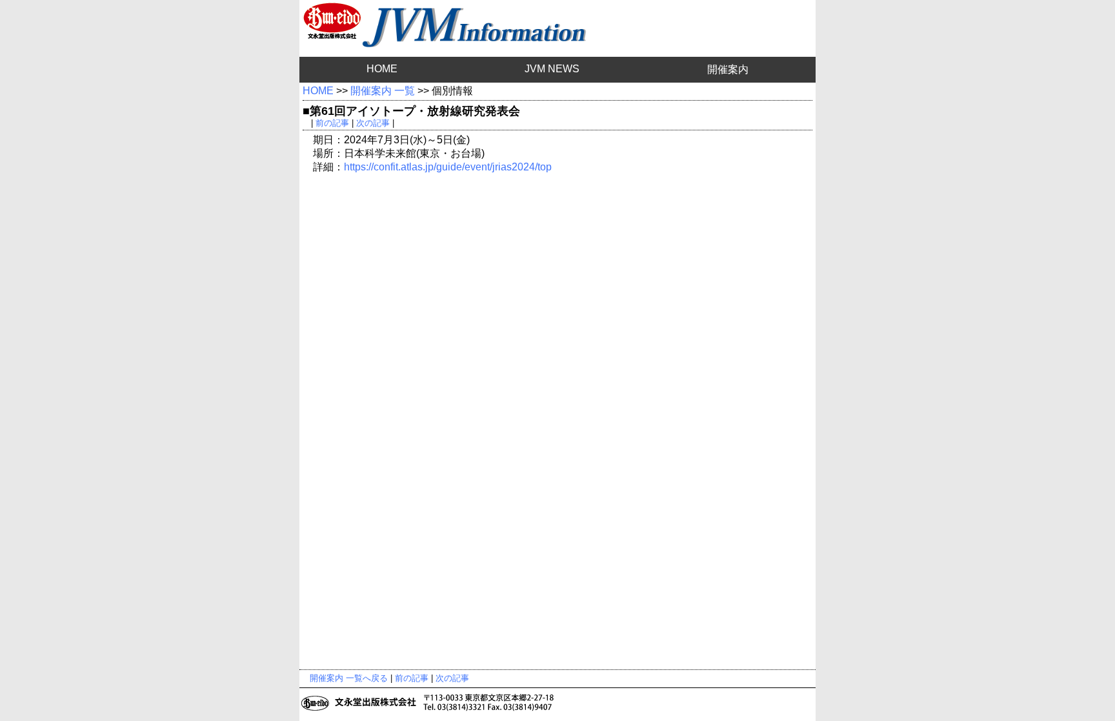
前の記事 (332, 123)
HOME (382, 68)
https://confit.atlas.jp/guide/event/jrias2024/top (448, 166)
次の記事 (373, 123)
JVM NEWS (552, 68)
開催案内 (727, 69)
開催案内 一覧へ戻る (349, 678)
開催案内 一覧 (382, 90)
